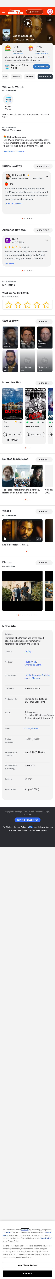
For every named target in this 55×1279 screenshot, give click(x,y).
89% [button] (38, 47)
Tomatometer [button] (17, 51)
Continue (27, 1273)
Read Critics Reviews (14, 152)
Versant (24, 1230)
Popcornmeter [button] (40, 51)
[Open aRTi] (50, 12)
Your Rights (46, 1238)
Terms (8, 1232)
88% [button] (16, 47)
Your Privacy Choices (43, 827)
